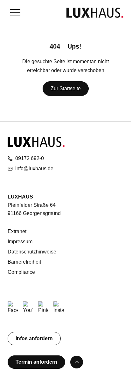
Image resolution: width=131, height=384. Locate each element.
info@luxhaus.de (34, 168)
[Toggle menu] (15, 12)
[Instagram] (58, 306)
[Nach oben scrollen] (76, 362)
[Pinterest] (43, 306)
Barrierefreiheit (24, 262)
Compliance (21, 272)
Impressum (20, 241)
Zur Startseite (66, 88)
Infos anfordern (34, 338)
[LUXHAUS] (94, 13)
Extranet (17, 231)
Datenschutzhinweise (32, 251)
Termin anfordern (36, 362)
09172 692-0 (29, 158)
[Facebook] (13, 306)
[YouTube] (28, 306)
